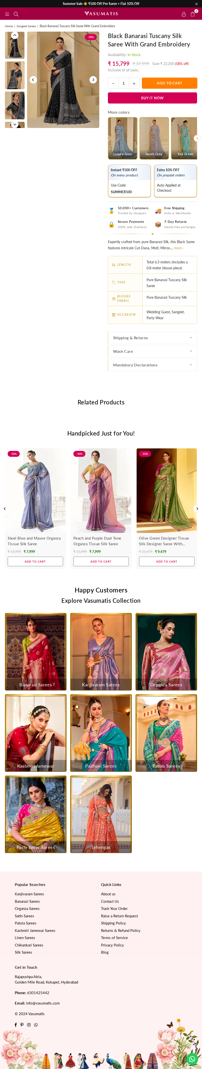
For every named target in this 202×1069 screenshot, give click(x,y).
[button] (192, 13)
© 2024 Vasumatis (30, 1013)
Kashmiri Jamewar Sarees (35, 930)
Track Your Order (114, 908)
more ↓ (179, 248)
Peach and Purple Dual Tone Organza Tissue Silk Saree (97, 541)
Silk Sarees (23, 952)
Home (9, 26)
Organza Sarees (27, 908)
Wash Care (123, 351)
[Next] (93, 80)
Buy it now (152, 98)
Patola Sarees (25, 923)
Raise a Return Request (119, 916)
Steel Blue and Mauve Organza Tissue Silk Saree (34, 541)
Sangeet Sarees (26, 26)
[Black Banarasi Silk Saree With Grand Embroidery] (14, 45)
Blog (105, 952)
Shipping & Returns (130, 337)
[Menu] (7, 13)
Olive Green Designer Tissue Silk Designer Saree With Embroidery (164, 541)
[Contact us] (192, 1059)
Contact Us (110, 901)
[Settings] (183, 13)
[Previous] (33, 80)
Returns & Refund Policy (120, 930)
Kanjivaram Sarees (29, 894)
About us (108, 894)
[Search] (16, 13)
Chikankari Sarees (29, 945)
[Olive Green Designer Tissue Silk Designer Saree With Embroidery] (166, 490)
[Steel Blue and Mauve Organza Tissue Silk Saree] (35, 490)
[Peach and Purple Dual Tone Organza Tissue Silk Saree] (101, 490)
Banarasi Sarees (27, 901)
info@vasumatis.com (43, 1003)
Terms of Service (114, 937)
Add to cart (35, 561)
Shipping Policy (113, 923)
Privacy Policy (112, 945)
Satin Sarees (24, 916)
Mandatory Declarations (135, 364)
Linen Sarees (25, 937)
